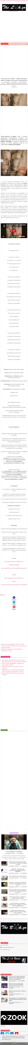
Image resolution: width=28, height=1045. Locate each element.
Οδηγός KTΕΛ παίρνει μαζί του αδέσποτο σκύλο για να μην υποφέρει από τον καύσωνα (17, 912)
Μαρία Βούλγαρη (8, 84)
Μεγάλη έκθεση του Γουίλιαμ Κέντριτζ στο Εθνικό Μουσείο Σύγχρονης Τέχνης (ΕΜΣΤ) (18, 999)
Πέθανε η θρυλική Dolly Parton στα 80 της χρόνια (13, 673)
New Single (12, 83)
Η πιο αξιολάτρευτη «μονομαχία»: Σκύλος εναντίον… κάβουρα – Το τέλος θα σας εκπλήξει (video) (18, 904)
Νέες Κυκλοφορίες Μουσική (16, 84)
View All (25, 833)
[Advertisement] (14, 27)
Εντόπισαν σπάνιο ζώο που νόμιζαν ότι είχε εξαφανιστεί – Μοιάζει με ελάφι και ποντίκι (18, 891)
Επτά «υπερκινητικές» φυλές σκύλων (17, 876)
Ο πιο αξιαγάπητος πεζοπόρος (14, 851)
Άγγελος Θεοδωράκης (18, 83)
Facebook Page (6, 949)
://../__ (14, 561)
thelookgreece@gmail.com (8, 947)
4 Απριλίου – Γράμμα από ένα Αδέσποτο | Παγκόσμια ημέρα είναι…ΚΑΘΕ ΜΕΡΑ (17, 870)
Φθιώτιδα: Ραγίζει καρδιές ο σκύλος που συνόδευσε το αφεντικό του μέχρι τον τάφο (18, 863)
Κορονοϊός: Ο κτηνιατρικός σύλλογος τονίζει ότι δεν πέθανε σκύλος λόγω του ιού (17, 884)
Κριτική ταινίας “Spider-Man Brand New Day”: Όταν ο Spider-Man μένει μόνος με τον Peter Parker (17, 978)
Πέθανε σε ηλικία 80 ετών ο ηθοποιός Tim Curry (12, 666)
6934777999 (5, 945)
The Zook (3, 1026)
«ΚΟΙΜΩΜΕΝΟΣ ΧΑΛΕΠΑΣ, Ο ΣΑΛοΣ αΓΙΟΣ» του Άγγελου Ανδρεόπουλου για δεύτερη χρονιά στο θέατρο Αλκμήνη (14, 646)
